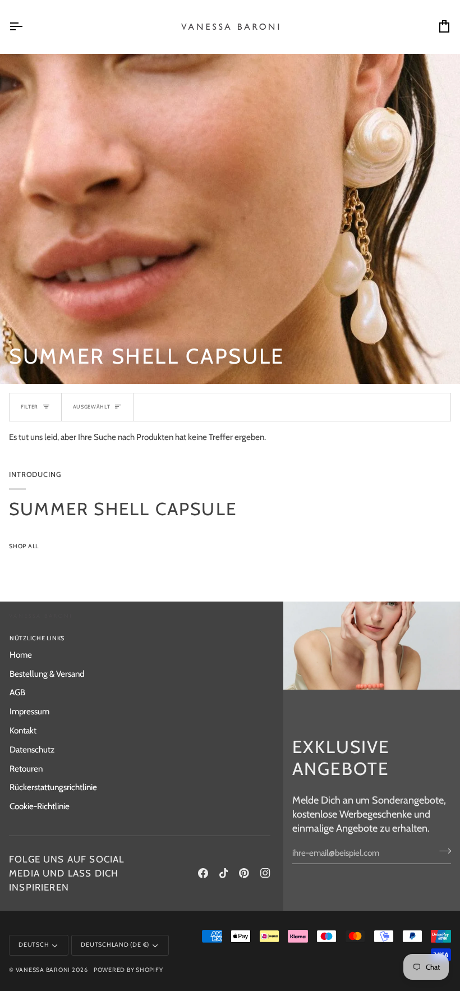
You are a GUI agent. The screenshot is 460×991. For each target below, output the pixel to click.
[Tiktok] (223, 873)
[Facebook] (203, 873)
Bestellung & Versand (47, 673)
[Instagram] (265, 873)
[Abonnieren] (442, 851)
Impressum (29, 711)
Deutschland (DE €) (115, 944)
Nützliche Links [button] (37, 638)
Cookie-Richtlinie (40, 806)
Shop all (24, 546)
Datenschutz (32, 749)
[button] (207, 637)
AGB (17, 692)
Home (21, 654)
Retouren (26, 768)
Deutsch (34, 944)
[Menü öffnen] (26, 26)
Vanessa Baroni (43, 970)
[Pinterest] (244, 873)
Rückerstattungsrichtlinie (53, 787)
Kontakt (23, 730)
